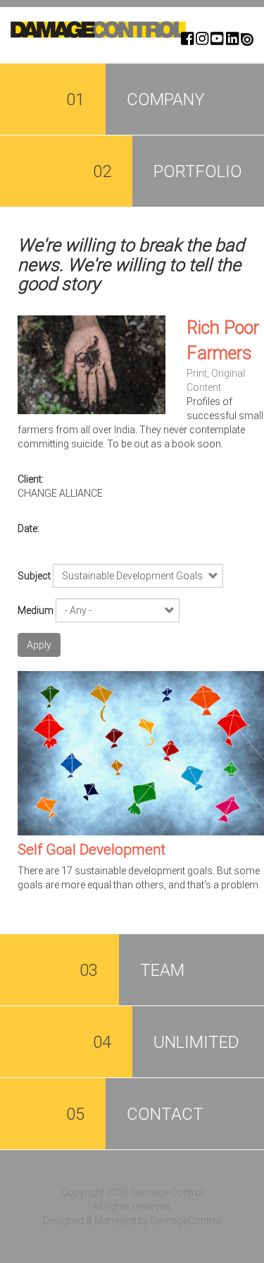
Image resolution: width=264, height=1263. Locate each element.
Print (197, 373)
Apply (39, 645)
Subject (34, 575)
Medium (36, 610)
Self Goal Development (91, 849)
